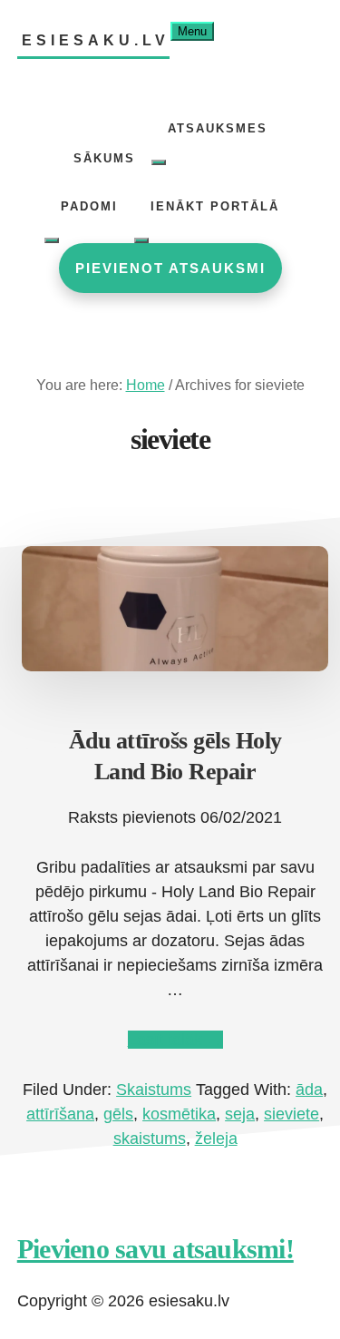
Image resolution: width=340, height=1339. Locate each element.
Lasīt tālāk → (175, 1040)
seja (240, 1114)
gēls (118, 1114)
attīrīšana (60, 1114)
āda (309, 1089)
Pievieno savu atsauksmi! (155, 1249)
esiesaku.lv (96, 40)
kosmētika (179, 1114)
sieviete (291, 1114)
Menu (192, 31)
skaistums (149, 1138)
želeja (216, 1138)
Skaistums (153, 1089)
